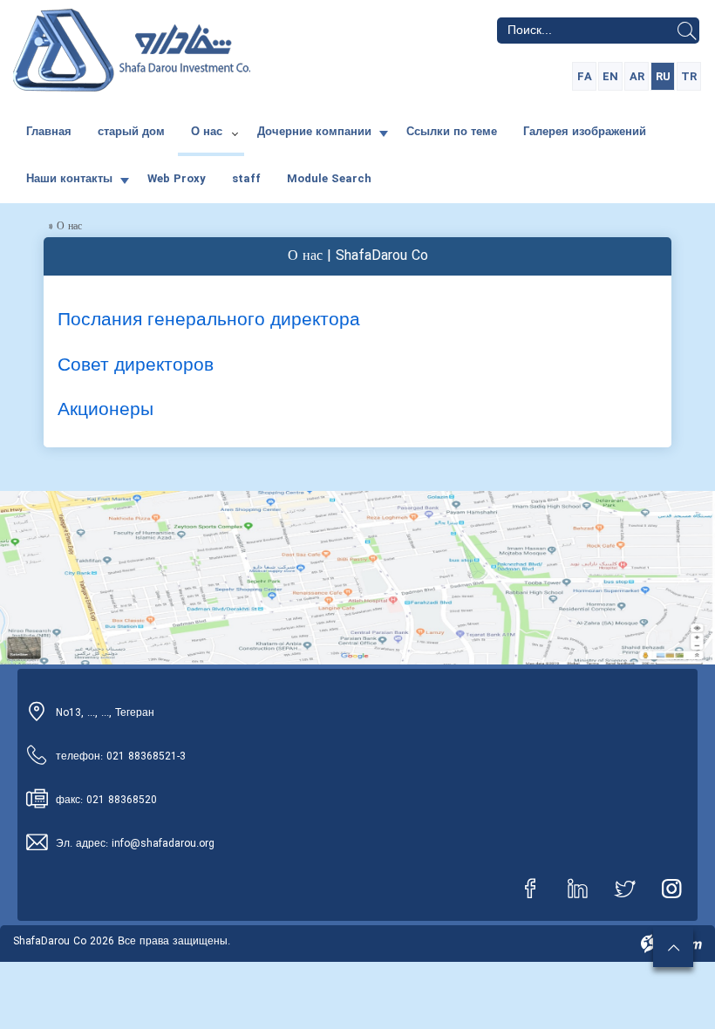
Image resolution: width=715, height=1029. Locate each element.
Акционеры (105, 410)
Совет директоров (136, 365)
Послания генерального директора (209, 320)
